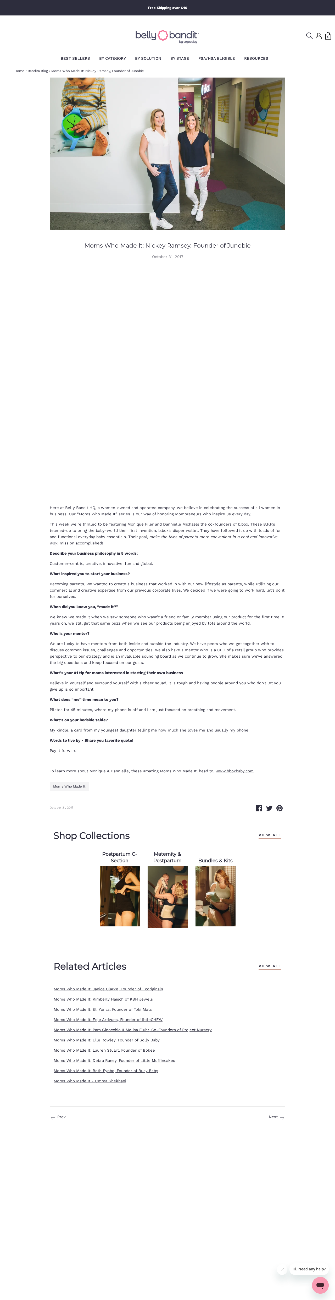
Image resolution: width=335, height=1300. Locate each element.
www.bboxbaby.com (235, 771)
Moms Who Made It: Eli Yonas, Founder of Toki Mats (103, 1009)
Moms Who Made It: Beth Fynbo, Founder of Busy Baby (106, 1070)
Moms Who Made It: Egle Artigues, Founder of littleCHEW (108, 1019)
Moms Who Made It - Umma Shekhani (90, 1081)
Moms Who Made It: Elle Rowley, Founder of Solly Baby (107, 1040)
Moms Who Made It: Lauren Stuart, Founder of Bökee (104, 1050)
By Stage (179, 58)
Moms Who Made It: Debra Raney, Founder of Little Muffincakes (114, 1060)
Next (274, 1117)
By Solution (148, 58)
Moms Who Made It (69, 786)
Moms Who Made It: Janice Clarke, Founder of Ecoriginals (108, 989)
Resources (256, 58)
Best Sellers (75, 58)
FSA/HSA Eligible (216, 58)
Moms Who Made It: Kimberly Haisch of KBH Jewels (103, 999)
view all (270, 835)
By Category (112, 58)
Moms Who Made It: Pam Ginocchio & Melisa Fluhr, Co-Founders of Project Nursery (133, 1030)
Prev (61, 1117)
